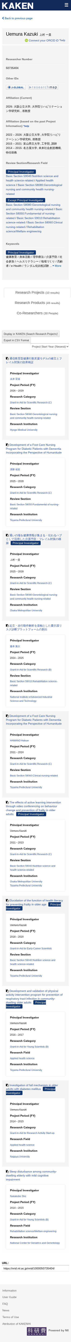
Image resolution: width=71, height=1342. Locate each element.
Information (9, 1290)
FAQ (5, 1303)
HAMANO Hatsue (19, 740)
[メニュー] (66, 5)
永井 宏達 (15, 379)
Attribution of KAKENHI (16, 1323)
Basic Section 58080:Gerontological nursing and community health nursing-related (34, 189)
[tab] (37, 292)
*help (62, 40)
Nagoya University (20, 1156)
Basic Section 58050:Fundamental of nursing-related (34, 214)
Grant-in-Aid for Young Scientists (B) (29, 1046)
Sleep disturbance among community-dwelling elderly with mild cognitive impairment (31, 1175)
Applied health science (22, 1058)
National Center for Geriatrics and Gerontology (35, 1243)
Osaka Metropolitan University (26, 610)
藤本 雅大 (15, 646)
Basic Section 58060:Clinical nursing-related (34, 775)
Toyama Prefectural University (26, 520)
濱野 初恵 (15, 469)
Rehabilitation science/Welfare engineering (33, 1231)
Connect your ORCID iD (44, 40)
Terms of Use (10, 1317)
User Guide (9, 1297)
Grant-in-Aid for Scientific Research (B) (30, 669)
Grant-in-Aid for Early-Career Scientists (31, 948)
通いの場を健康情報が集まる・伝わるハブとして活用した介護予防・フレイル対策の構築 (34, 539)
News (5, 1310)
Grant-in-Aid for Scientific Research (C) (31, 402)
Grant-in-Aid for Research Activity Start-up (32, 1133)
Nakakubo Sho (18, 1196)
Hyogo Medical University (23, 430)
